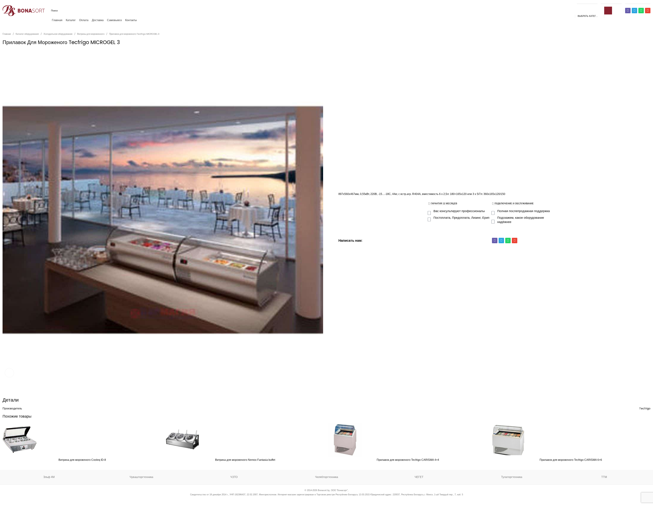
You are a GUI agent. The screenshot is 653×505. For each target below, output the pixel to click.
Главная (7, 34)
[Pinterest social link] (322, 499)
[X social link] (313, 499)
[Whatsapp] (641, 10)
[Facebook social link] (309, 499)
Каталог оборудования (27, 34)
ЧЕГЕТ (419, 477)
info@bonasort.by (637, 2)
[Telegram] (634, 10)
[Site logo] (24, 10)
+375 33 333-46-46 (611, 2)
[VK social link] (335, 499)
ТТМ (604, 477)
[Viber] (628, 10)
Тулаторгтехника (511, 477)
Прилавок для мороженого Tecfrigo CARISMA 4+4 (408, 459)
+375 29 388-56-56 (587, 2)
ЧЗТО (234, 477)
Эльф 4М (49, 477)
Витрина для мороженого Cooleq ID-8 (82, 459)
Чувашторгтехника (141, 477)
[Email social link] (318, 499)
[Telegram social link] (339, 499)
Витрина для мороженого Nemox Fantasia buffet (245, 459)
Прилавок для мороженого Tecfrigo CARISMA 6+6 (571, 459)
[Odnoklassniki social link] (326, 499)
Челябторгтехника (326, 477)
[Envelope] (647, 10)
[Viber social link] (344, 499)
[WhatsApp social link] (331, 499)
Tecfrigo (644, 408)
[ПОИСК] (608, 10)
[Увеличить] (9, 372)
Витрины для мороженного (91, 34)
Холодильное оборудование (58, 34)
